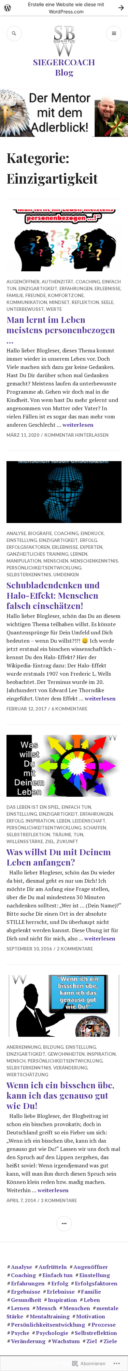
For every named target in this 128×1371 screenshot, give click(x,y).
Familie (14, 295)
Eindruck (92, 533)
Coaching (87, 281)
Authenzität (57, 281)
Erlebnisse (107, 288)
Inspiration (40, 821)
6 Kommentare (69, 708)
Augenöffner (23, 281)
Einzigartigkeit (37, 288)
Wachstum (66, 1341)
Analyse (16, 533)
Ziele (110, 1341)
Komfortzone (66, 295)
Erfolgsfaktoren (28, 547)
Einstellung (21, 540)
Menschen (55, 561)
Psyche (20, 1333)
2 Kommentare (75, 948)
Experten (91, 547)
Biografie (40, 533)
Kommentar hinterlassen (76, 435)
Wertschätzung (27, 1074)
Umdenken (66, 574)
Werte (54, 309)
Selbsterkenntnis (28, 574)
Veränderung (70, 1067)
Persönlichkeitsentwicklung (43, 567)
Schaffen (94, 827)
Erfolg (88, 540)
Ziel (49, 841)
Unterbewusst (25, 309)
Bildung (53, 1047)
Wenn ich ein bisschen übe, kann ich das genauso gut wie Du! (60, 1095)
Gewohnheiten (66, 1054)
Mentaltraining (50, 1316)
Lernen (78, 554)
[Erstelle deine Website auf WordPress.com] (64, 7)
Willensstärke (24, 841)
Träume (61, 834)
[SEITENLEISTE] (64, 1223)
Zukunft (67, 841)
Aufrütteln (53, 1267)
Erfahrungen (76, 288)
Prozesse (103, 1324)
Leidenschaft (88, 821)
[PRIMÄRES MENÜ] (114, 33)
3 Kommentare (59, 1200)
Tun (78, 834)
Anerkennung (23, 1047)
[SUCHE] (14, 33)
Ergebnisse (25, 1291)
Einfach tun (76, 807)
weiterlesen (78, 424)
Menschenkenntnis (94, 561)
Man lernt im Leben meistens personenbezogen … (60, 330)
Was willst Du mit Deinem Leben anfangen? (58, 857)
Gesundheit (26, 1300)
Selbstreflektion (28, 834)
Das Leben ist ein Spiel (32, 807)
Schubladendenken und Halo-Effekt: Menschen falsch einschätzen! (53, 595)
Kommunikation (26, 302)
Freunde (35, 295)
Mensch (16, 1061)
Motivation (90, 1316)
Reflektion (85, 302)
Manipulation (23, 561)
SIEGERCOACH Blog (64, 67)
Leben (63, 821)
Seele (107, 302)
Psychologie (52, 1333)
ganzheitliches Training (37, 554)
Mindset (59, 302)
